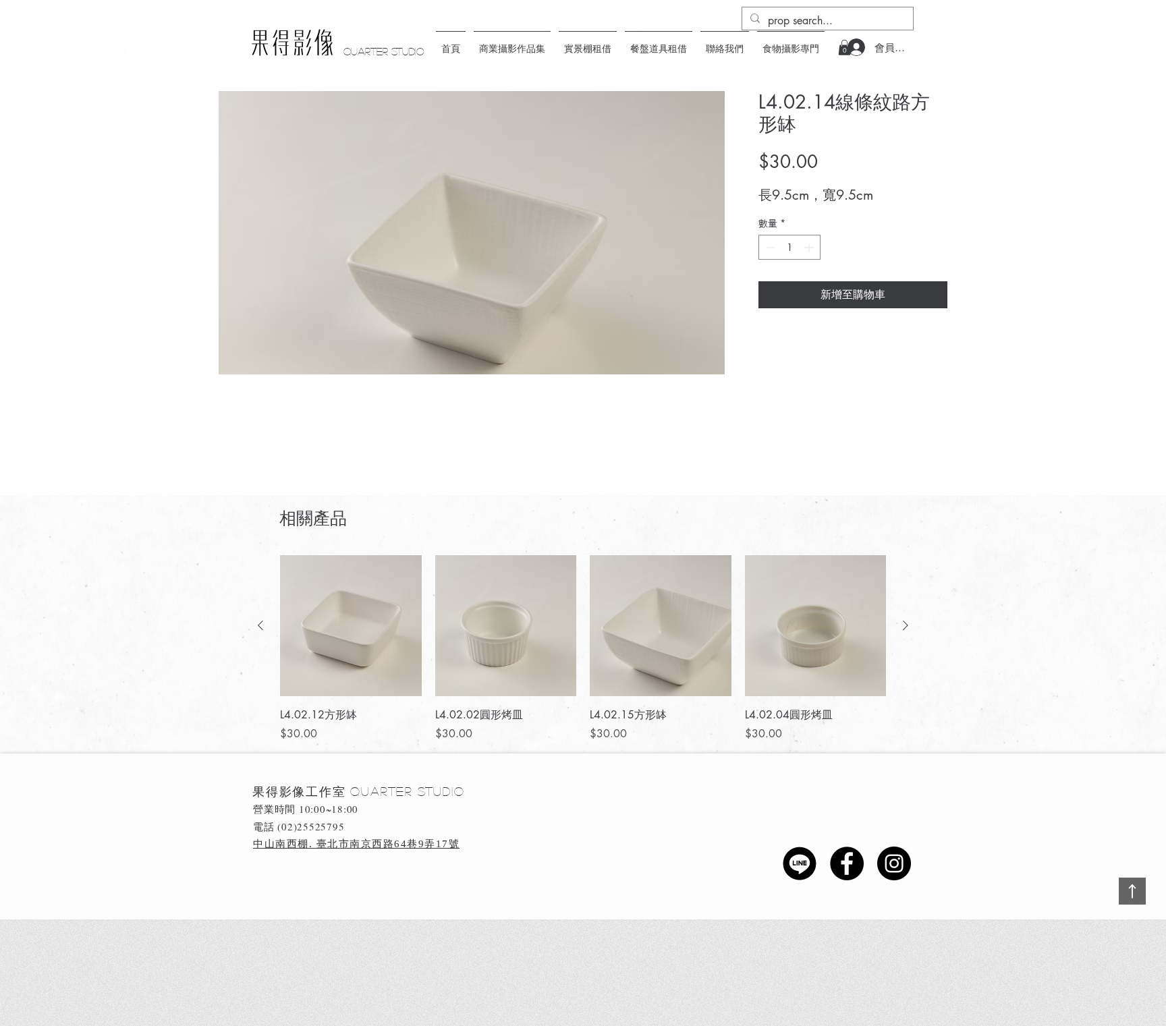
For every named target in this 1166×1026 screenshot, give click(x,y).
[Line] (799, 863)
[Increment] (810, 247)
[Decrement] (768, 247)
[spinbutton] (789, 247)
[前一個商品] (260, 625)
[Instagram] (894, 863)
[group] (583, 648)
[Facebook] (847, 863)
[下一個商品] (905, 625)
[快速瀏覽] (351, 626)
